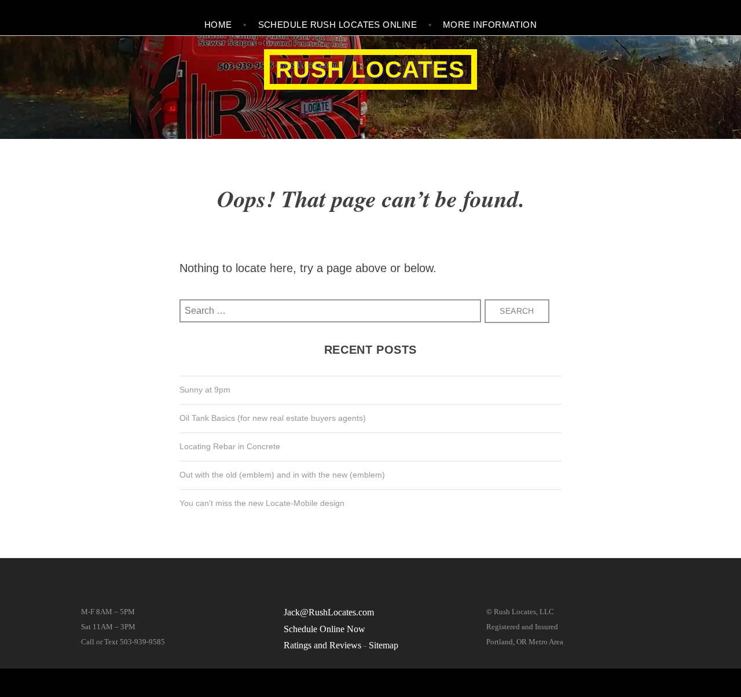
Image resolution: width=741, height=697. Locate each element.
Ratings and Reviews (322, 645)
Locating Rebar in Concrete (229, 446)
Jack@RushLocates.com (329, 612)
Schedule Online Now (324, 629)
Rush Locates (370, 69)
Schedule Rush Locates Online (337, 25)
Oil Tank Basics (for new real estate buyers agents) (272, 418)
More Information (490, 25)
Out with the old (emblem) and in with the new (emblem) (282, 474)
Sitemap (383, 645)
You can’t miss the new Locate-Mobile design (261, 503)
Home (218, 25)
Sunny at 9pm (204, 389)
